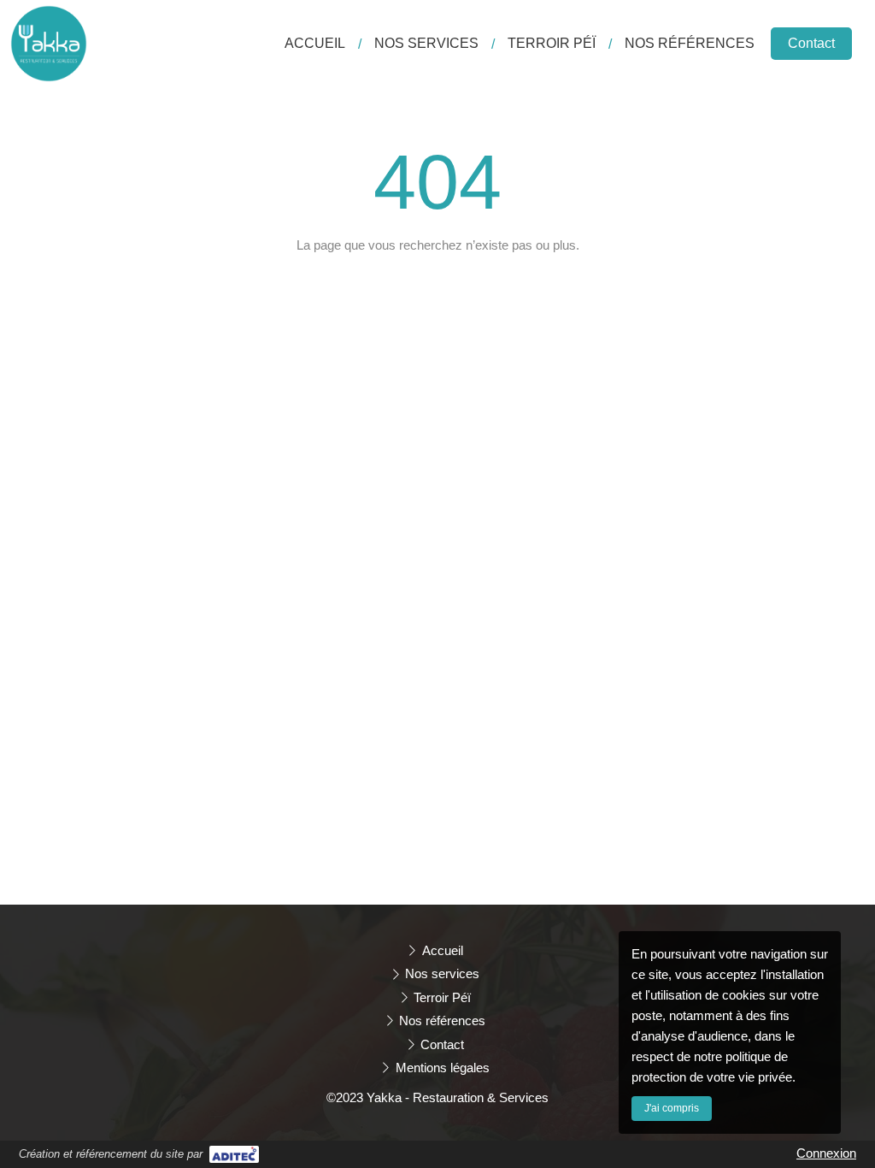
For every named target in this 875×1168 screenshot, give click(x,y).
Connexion (826, 1153)
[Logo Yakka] (48, 77)
